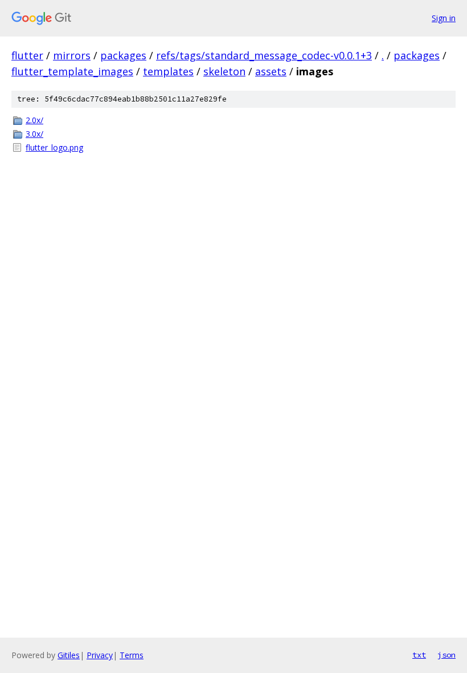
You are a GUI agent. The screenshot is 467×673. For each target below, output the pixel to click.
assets (270, 71)
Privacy (100, 655)
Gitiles (69, 655)
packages (123, 55)
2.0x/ (34, 120)
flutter (27, 55)
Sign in (444, 18)
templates (168, 71)
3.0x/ (34, 133)
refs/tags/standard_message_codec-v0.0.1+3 (264, 55)
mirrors (72, 55)
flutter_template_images (72, 71)
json (446, 655)
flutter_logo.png (54, 147)
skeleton (224, 71)
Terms (132, 655)
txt (419, 655)
